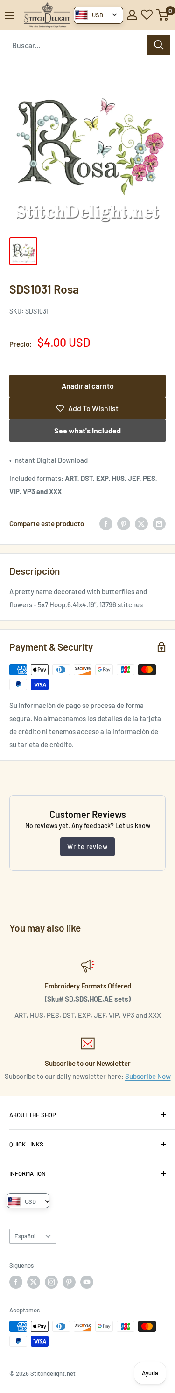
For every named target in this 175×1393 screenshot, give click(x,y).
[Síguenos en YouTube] (86, 1282)
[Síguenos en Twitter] (33, 1282)
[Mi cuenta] (132, 15)
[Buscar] (158, 45)
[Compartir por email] (159, 523)
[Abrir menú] (9, 15)
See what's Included (87, 430)
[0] (162, 15)
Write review (87, 847)
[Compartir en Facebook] (105, 523)
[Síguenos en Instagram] (51, 1282)
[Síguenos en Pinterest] (69, 1282)
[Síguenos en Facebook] (15, 1282)
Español (24, 1236)
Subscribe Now (148, 1076)
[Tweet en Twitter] (141, 523)
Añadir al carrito (88, 385)
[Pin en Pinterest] (123, 523)
